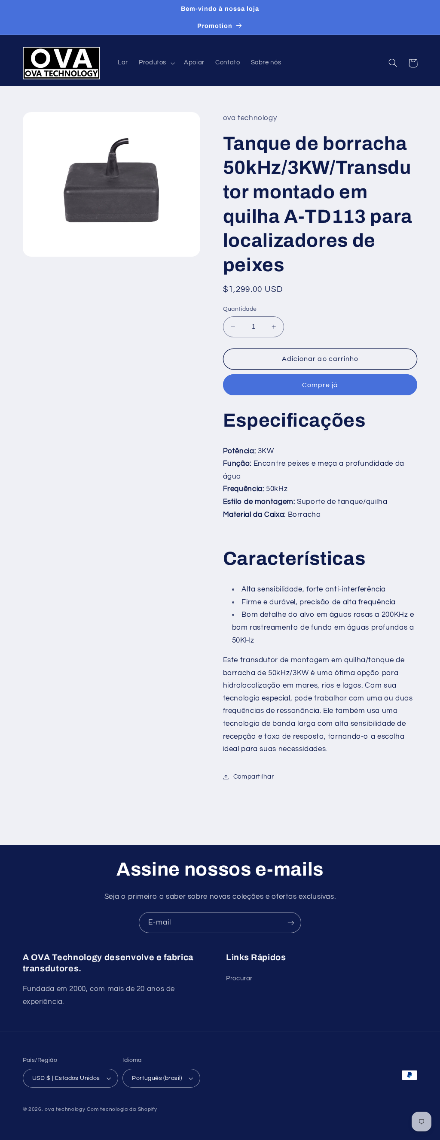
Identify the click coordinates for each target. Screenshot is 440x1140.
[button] (155, 63)
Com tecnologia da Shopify (122, 1109)
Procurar (239, 978)
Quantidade (240, 309)
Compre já (320, 385)
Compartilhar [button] (253, 776)
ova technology (65, 1109)
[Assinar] (291, 922)
